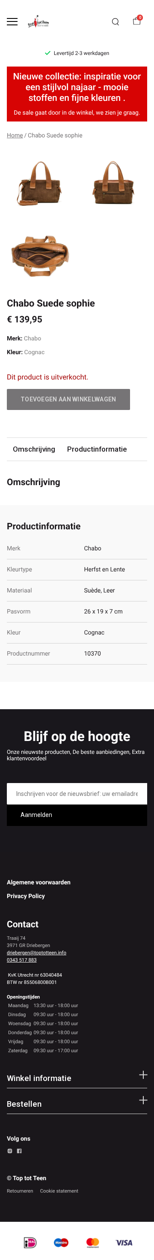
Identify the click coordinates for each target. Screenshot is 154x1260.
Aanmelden (36, 814)
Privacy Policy (26, 896)
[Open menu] (12, 21)
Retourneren (20, 1191)
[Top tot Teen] (41, 21)
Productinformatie (97, 449)
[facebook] (19, 1152)
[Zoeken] (115, 22)
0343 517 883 (22, 960)
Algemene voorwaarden (39, 882)
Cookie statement (59, 1191)
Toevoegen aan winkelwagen (68, 399)
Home (15, 135)
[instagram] (10, 1152)
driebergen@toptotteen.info (36, 953)
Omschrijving (34, 449)
